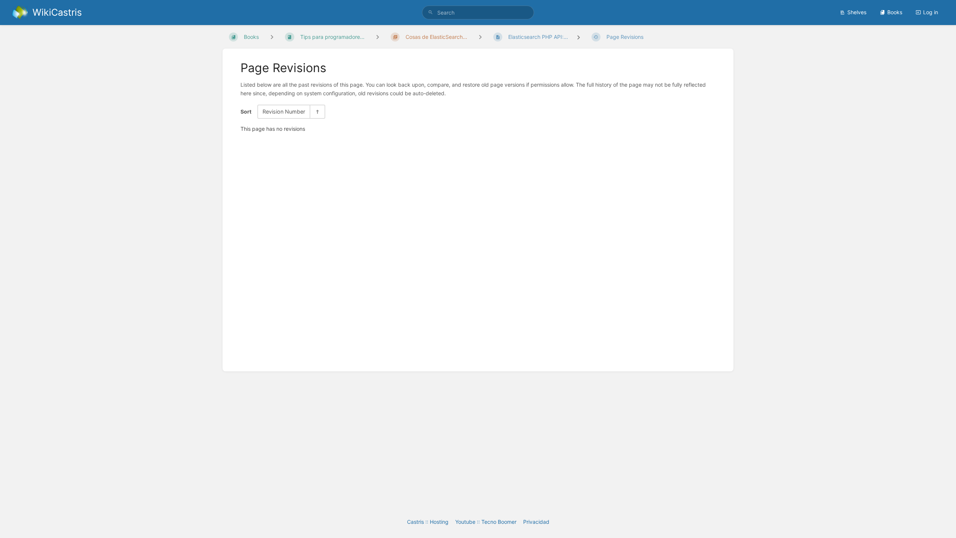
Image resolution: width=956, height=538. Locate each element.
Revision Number (284, 111)
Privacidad (536, 522)
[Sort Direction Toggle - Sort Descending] (317, 111)
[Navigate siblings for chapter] (377, 37)
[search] (478, 12)
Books (894, 12)
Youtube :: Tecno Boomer (485, 522)
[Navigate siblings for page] (480, 37)
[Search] (430, 12)
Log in (930, 12)
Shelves (856, 12)
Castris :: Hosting (427, 522)
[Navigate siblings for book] (272, 37)
